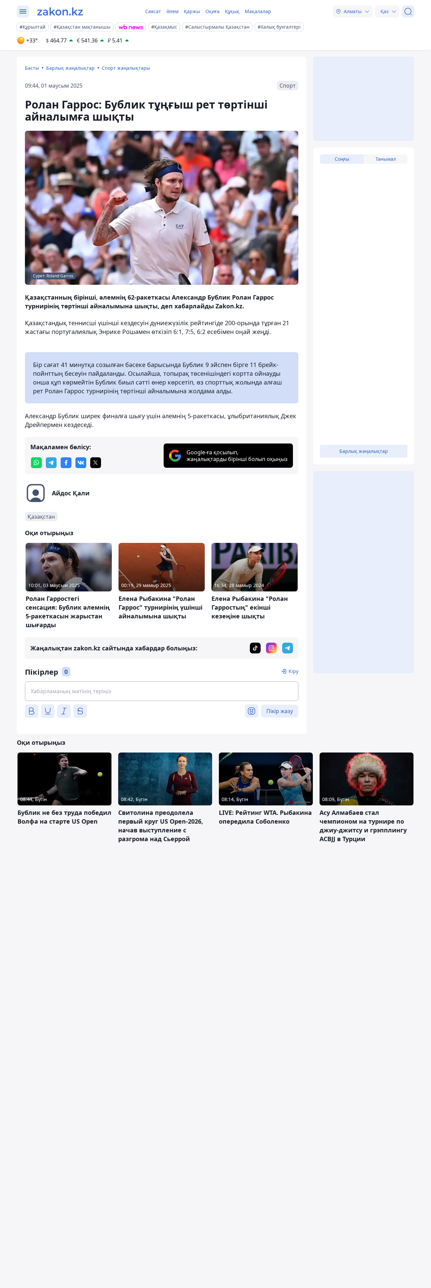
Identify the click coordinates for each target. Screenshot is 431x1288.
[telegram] (51, 463)
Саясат (153, 11)
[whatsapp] (36, 463)
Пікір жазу (279, 711)
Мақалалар (258, 11)
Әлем (172, 11)
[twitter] (96, 463)
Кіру (293, 671)
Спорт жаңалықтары (126, 68)
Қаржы (192, 11)
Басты (32, 68)
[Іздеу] (408, 11)
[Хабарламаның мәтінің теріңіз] (161, 691)
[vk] (81, 463)
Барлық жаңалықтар (70, 68)
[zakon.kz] (60, 11)
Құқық (232, 11)
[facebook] (66, 463)
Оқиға (212, 11)
